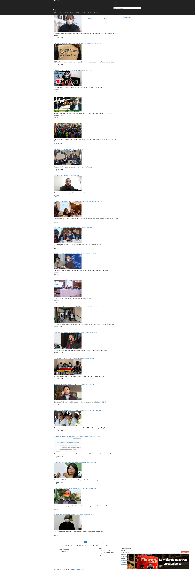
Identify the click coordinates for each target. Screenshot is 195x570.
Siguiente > (100, 542)
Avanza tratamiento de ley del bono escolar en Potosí (67, 175)
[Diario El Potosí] (82, 1)
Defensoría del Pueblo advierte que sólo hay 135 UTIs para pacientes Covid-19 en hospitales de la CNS (79, 306)
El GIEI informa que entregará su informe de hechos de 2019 (69, 279)
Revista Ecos (97, 12)
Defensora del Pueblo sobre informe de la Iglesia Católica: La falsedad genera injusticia (75, 462)
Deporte (84, 12)
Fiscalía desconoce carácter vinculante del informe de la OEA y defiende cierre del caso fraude (77, 96)
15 (95, 542)
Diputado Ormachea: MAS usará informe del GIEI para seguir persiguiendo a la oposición (75, 253)
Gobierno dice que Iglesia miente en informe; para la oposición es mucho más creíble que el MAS (77, 436)
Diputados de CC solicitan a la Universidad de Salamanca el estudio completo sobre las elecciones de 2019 (80, 122)
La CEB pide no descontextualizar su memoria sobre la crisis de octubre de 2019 (73, 514)
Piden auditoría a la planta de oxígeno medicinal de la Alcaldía (69, 149)
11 (85, 542)
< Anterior (72, 542)
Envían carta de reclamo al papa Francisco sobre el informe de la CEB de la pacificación (75, 332)
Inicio (55, 12)
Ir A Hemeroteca (127, 17)
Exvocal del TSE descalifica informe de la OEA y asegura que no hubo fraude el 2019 (74, 384)
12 (87, 542)
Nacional (66, 12)
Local (60, 12)
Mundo (72, 12)
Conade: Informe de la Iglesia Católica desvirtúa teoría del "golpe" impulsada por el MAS (75, 488)
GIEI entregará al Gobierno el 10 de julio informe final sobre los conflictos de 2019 (74, 358)
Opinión (90, 12)
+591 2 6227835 (103, 558)
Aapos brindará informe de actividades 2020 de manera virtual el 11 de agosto (73, 70)
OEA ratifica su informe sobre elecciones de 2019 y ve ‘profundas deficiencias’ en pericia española (78, 43)
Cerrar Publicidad (185, 552)
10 (82, 542)
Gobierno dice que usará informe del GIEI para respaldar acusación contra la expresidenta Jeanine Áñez (79, 201)
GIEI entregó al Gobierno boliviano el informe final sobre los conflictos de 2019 (73, 227)
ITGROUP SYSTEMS (79, 569)
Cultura (77, 12)
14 (93, 542)
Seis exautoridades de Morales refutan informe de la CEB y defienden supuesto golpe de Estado (77, 410)
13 (90, 542)
